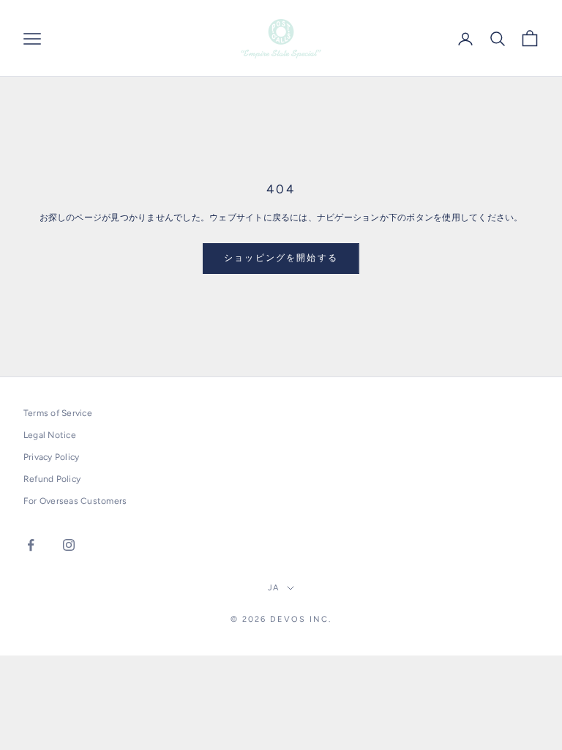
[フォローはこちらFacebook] (30, 545)
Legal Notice (49, 435)
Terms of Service (57, 413)
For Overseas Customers (75, 501)
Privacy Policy (51, 457)
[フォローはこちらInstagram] (68, 545)
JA (274, 588)
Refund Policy (51, 479)
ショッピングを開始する (281, 258)
